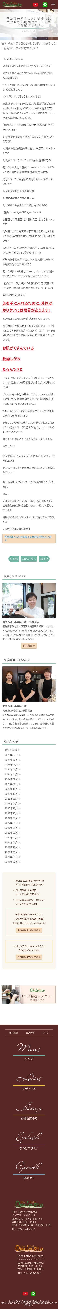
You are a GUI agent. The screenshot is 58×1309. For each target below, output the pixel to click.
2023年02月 (11, 798)
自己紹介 (27, 645)
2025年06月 (11, 764)
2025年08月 (11, 754)
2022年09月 (11, 818)
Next (44, 558)
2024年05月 (11, 774)
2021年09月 (11, 852)
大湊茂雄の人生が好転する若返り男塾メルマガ (27, 536)
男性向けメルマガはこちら (28, 930)
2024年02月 (11, 779)
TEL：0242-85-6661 (29, 1273)
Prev (14, 558)
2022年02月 (11, 837)
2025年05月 (11, 769)
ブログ (46, 1032)
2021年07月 (11, 861)
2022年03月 (11, 832)
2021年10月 (11, 847)
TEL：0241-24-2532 (23, 1229)
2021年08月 (11, 857)
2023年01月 (11, 803)
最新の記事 (11, 750)
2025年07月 (11, 759)
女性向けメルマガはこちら (28, 957)
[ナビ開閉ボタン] (53, 4)
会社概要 (13, 1032)
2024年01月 (11, 784)
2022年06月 (11, 822)
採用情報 (30, 1032)
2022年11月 (11, 808)
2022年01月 (11, 842)
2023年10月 (11, 793)
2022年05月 (11, 827)
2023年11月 (11, 788)
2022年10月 (11, 813)
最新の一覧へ (29, 558)
